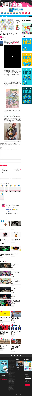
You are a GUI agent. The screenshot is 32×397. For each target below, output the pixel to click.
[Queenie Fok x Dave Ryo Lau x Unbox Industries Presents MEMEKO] (5, 265)
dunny (14, 366)
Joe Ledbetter (3, 144)
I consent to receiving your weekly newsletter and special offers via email (27, 381)
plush (9, 379)
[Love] (14, 311)
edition (10, 367)
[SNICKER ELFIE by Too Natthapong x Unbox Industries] (16, 234)
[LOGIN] (27, 16)
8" (11, 360)
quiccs (10, 380)
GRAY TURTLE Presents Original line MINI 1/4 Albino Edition (16, 288)
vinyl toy (13, 389)
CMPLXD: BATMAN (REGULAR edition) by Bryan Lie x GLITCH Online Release (4, 332)
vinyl (9, 389)
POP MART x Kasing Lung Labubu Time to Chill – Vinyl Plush (15, 318)
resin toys (10, 381)
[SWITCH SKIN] (24, 16)
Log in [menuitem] (2, 0)
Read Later (7, 141)
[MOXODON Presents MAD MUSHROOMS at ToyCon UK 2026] (5, 303)
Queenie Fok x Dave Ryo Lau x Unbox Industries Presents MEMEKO (15, 264)
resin (12, 380)
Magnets (8, 144)
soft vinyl (10, 382)
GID (12, 368)
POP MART (13, 379)
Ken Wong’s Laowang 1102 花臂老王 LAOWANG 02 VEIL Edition (16, 331)
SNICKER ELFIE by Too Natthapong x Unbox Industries (15, 240)
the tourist (18, 144)
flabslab (10, 368)
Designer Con (12, 143)
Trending (12, 325)
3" (9, 360)
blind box (14, 360)
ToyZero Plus (10, 387)
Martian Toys (10, 375)
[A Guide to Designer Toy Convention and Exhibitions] (5, 313)
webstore (13, 75)
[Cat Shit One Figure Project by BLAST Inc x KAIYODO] (5, 341)
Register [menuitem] (5, 0)
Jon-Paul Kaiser (11, 372)
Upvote (4, 178)
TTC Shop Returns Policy (3, 379)
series (13, 381)
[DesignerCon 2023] (16, 223)
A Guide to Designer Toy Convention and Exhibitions (5, 318)
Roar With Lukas (3, 228)
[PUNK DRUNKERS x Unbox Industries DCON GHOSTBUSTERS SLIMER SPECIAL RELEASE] (5, 248)
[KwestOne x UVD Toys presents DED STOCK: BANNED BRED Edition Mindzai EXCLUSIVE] (5, 234)
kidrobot (10, 374)
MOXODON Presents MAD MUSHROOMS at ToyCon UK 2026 (15, 301)
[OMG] (3, 325)
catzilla (2, 143)
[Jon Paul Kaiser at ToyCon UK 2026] (5, 296)
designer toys (10, 366)
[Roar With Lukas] (5, 223)
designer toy (10, 365)
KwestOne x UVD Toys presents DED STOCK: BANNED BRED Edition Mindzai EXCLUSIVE (4, 240)
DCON (8, 143)
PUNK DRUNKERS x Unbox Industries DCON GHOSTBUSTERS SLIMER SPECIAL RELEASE (5, 254)
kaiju (9, 373)
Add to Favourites (16, 141)
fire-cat (17, 143)
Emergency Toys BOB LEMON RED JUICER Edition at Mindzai (15, 254)
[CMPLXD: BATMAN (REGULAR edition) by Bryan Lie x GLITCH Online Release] (5, 327)
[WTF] (1, 221)
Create (30, 16)
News (6, 261)
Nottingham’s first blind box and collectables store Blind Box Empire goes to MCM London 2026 (16, 280)
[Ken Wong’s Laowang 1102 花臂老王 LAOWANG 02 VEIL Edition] (16, 327)
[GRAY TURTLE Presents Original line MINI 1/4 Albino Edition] (5, 289)
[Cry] (3, 221)
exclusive (13, 367)
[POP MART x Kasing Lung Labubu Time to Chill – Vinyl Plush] (16, 314)
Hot (1, 311)
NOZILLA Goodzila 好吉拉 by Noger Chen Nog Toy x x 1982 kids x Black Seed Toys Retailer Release (16, 346)
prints (14, 144)
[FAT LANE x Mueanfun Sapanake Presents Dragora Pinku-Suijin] (5, 273)
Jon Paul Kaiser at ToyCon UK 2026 (15, 294)
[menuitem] (0, 0)
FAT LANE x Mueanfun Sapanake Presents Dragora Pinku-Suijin (15, 272)
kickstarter (13, 373)
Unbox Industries (11, 388)
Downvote (16, 178)
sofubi (13, 382)
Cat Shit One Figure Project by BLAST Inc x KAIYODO (4, 345)
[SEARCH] (25, 16)
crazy (6, 143)
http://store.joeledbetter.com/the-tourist (10, 85)
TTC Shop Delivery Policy (3, 378)
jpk (14, 372)
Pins (11, 144)
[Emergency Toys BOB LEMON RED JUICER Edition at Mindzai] (16, 248)
